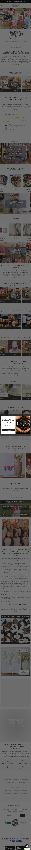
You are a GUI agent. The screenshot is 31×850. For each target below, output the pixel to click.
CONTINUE (8, 430)
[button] (27, 846)
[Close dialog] (29, 416)
